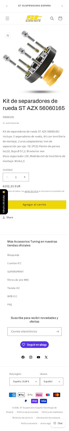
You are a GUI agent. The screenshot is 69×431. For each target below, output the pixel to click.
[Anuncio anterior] (7, 6)
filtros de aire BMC (18, 279)
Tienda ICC (13, 288)
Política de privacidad (27, 412)
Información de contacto (48, 417)
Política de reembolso (52, 412)
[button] (7, 18)
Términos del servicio (22, 417)
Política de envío (29, 423)
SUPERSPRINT (15, 271)
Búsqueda (13, 255)
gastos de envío (31, 191)
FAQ (9, 304)
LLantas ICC (14, 263)
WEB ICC (12, 296)
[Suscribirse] (57, 331)
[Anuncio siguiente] (62, 6)
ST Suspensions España (31, 407)
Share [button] (9, 217)
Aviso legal (46, 423)
